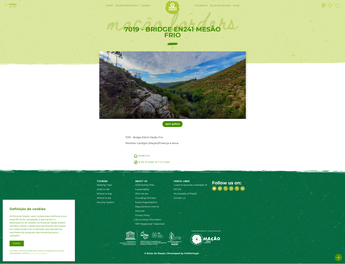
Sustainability (142, 189)
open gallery (172, 124)
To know (200, 5)
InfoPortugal (191, 253)
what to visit (103, 189)
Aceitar (16, 243)
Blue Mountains (220, 5)
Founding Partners (145, 198)
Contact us (179, 198)
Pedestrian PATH (126, 5)
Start (109, 5)
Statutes (139, 211)
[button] (338, 257)
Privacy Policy (142, 215)
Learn (145, 5)
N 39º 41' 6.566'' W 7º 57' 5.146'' (154, 162)
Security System (105, 202)
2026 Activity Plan (144, 185)
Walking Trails (104, 185)
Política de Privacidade (38, 253)
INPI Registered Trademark (150, 224)
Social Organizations (146, 202)
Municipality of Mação (185, 193)
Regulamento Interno (147, 206)
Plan (236, 5)
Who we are (141, 193)
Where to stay (104, 193)
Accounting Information (148, 219)
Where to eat (104, 198)
